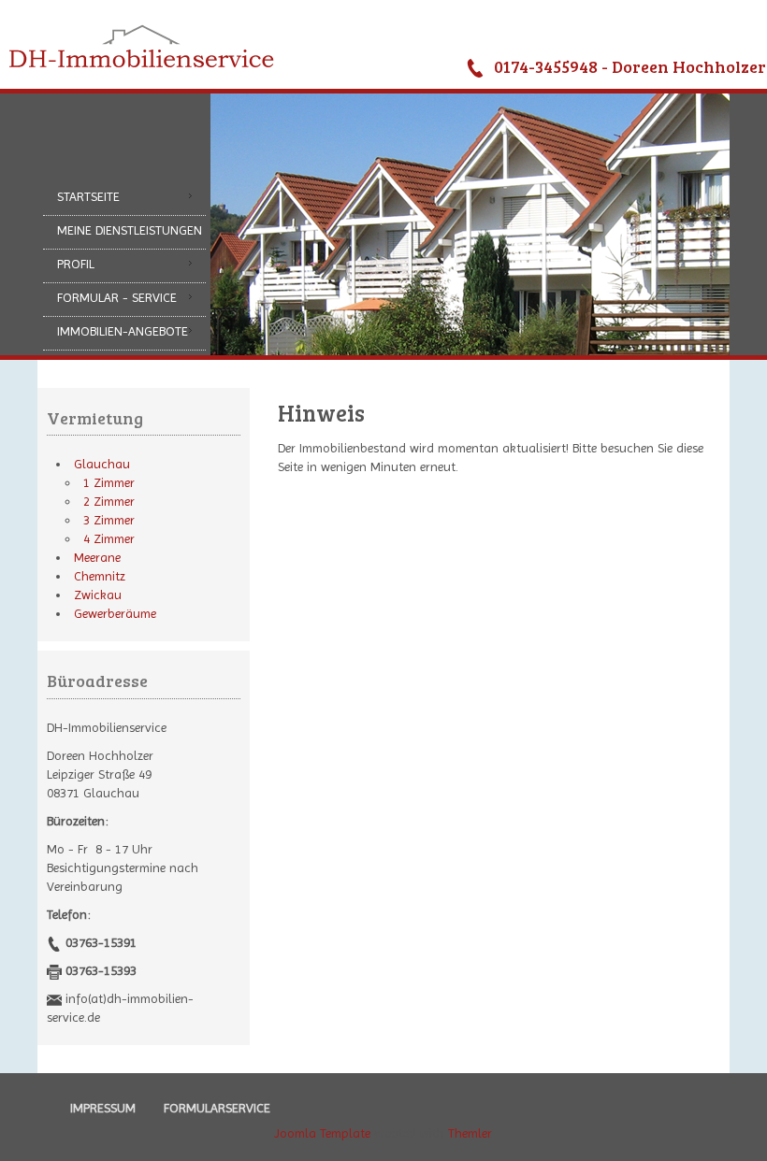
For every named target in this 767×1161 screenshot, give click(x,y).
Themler (469, 1132)
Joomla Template (322, 1132)
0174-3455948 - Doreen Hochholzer (630, 66)
